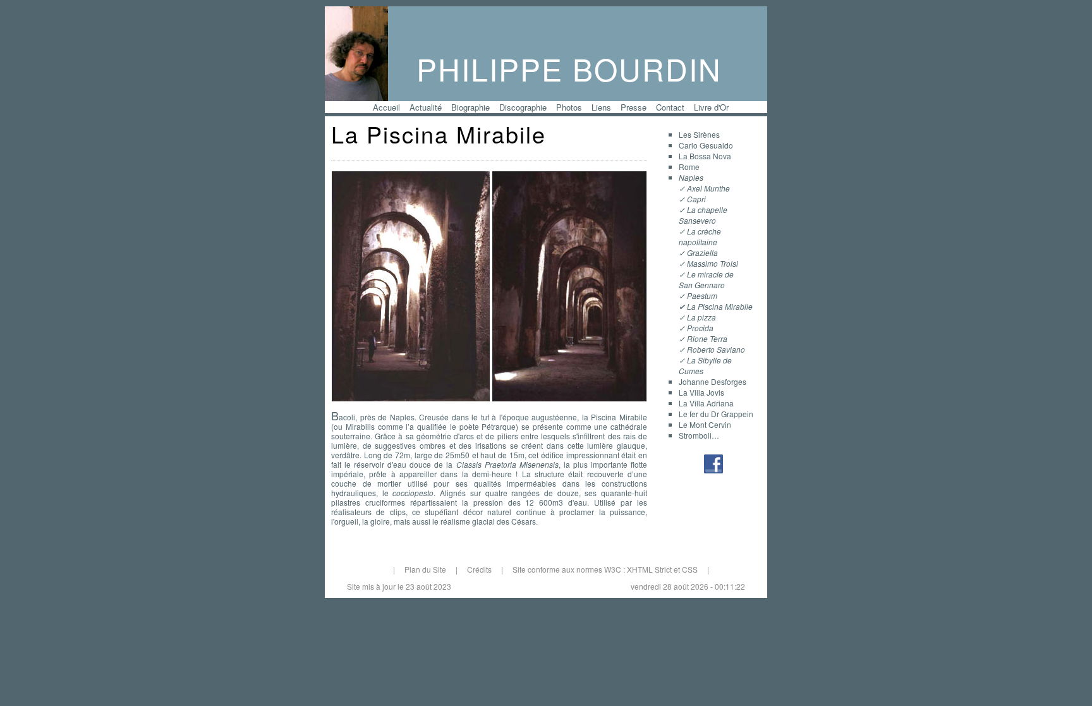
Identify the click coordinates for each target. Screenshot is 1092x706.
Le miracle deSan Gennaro (706, 279)
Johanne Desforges (712, 381)
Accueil (386, 107)
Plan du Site (425, 569)
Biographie (470, 107)
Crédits (479, 569)
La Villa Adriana (706, 403)
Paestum (702, 295)
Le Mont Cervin (705, 424)
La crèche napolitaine (700, 236)
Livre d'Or (711, 107)
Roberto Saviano (716, 349)
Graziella (702, 252)
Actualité (426, 107)
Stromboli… (699, 435)
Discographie (523, 107)
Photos (569, 107)
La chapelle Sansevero (703, 215)
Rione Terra (707, 338)
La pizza (701, 317)
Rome (689, 166)
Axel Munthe (708, 188)
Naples (691, 177)
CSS (690, 569)
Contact (670, 107)
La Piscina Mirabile (720, 306)
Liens (601, 107)
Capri (696, 198)
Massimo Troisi (712, 263)
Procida (700, 327)
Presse (633, 107)
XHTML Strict (649, 569)
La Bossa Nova (705, 155)
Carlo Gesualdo (706, 145)
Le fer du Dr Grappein (716, 413)
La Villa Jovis (701, 392)
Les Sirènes (699, 134)
